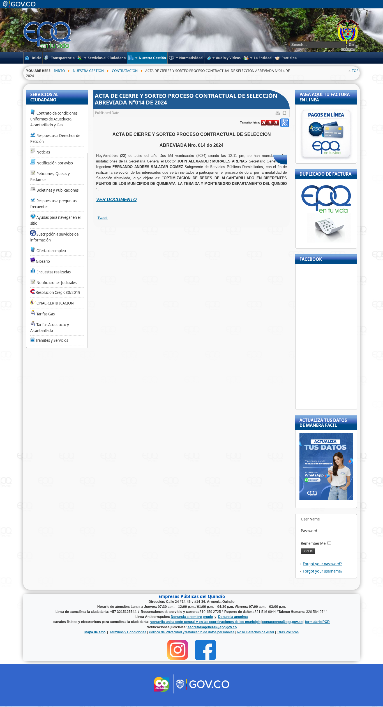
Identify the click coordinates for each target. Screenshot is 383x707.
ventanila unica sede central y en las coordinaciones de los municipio (205, 622)
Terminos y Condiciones (128, 632)
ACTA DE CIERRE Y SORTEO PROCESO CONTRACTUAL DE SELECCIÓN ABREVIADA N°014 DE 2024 (186, 99)
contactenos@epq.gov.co (282, 622)
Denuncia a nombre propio (192, 617)
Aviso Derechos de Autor (255, 632)
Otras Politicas (288, 632)
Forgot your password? (322, 563)
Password (309, 530)
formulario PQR (317, 622)
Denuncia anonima (233, 617)
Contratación (125, 70)
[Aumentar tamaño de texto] (264, 122)
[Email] (285, 113)
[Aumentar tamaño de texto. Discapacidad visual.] (284, 122)
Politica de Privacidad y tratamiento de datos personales (191, 632)
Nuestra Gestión (88, 70)
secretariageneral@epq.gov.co (212, 627)
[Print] (278, 113)
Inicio (59, 70)
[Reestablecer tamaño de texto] (270, 122)
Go (351, 45)
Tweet (103, 217)
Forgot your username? (322, 571)
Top (355, 70)
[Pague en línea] (326, 159)
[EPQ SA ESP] (47, 34)
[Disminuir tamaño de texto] (276, 122)
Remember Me (313, 543)
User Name (310, 519)
